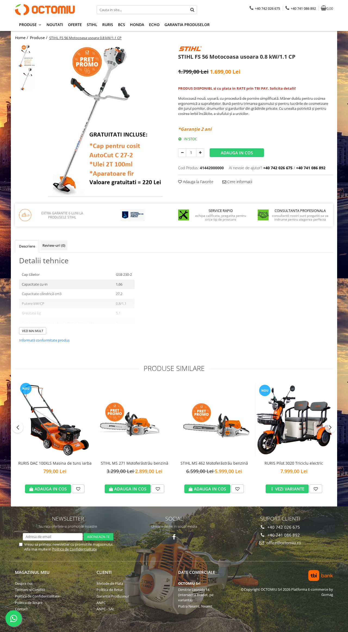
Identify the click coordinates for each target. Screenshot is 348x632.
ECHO (154, 24)
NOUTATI (54, 24)
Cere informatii (239, 181)
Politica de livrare (28, 602)
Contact (21, 608)
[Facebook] (174, 537)
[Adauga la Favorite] (78, 488)
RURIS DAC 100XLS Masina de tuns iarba (55, 463)
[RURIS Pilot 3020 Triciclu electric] (294, 419)
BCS (121, 24)
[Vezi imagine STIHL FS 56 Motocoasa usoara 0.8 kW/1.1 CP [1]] (26, 79)
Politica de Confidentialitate (74, 549)
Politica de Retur (110, 589)
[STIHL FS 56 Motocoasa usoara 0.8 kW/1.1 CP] (105, 121)
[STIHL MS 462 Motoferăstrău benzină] (214, 420)
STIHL (92, 24)
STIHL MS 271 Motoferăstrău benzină (134, 463)
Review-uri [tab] (53, 245)
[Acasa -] (49, 9)
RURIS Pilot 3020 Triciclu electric (294, 463)
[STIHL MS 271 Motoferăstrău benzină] (134, 419)
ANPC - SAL (105, 608)
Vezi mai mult (32, 331)
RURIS (107, 24)
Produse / (39, 37)
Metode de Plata (110, 583)
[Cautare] (192, 9)
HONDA (137, 24)
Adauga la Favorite (197, 181)
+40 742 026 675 (283, 527)
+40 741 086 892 (283, 535)
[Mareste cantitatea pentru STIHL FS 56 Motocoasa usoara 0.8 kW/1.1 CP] (200, 152)
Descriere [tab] (27, 246)
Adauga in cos (237, 152)
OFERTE (75, 24)
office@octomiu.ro (283, 542)
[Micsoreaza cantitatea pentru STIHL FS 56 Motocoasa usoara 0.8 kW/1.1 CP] (182, 152)
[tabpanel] (105, 121)
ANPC (101, 602)
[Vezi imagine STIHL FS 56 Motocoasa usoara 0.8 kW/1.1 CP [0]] (26, 56)
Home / (22, 37)
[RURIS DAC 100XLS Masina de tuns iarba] (55, 419)
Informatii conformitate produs (44, 340)
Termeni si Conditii (30, 589)
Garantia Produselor (187, 24)
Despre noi (23, 583)
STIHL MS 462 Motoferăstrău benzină (214, 463)
